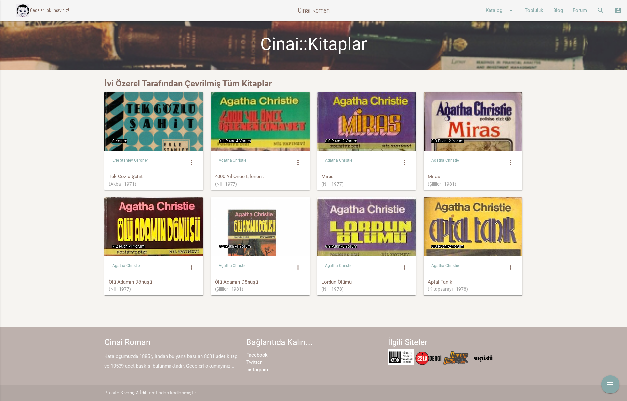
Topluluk (534, 10)
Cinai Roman (314, 10)
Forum (580, 10)
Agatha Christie (232, 160)
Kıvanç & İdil (133, 393)
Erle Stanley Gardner (130, 160)
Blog (558, 10)
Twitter (254, 362)
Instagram (257, 370)
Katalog (500, 10)
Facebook (257, 355)
